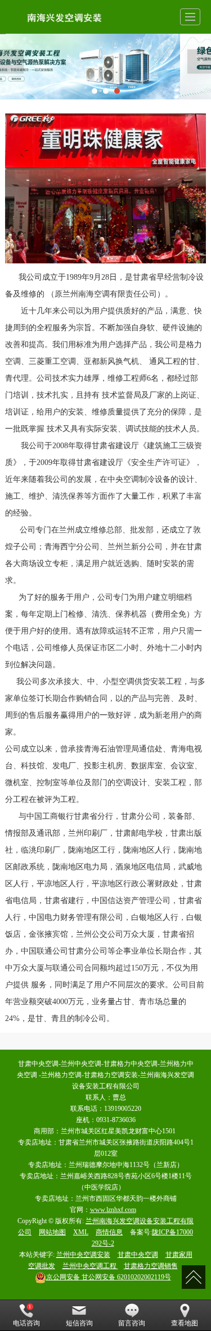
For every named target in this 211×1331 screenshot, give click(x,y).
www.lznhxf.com (113, 1210)
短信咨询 (79, 1323)
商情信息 (109, 1232)
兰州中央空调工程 (90, 1266)
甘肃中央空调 (138, 1255)
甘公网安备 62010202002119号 (108, 1277)
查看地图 (184, 1323)
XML (80, 1232)
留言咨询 (131, 1323)
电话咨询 (26, 1323)
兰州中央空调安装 (83, 1255)
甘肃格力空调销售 (151, 1266)
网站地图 (52, 1232)
